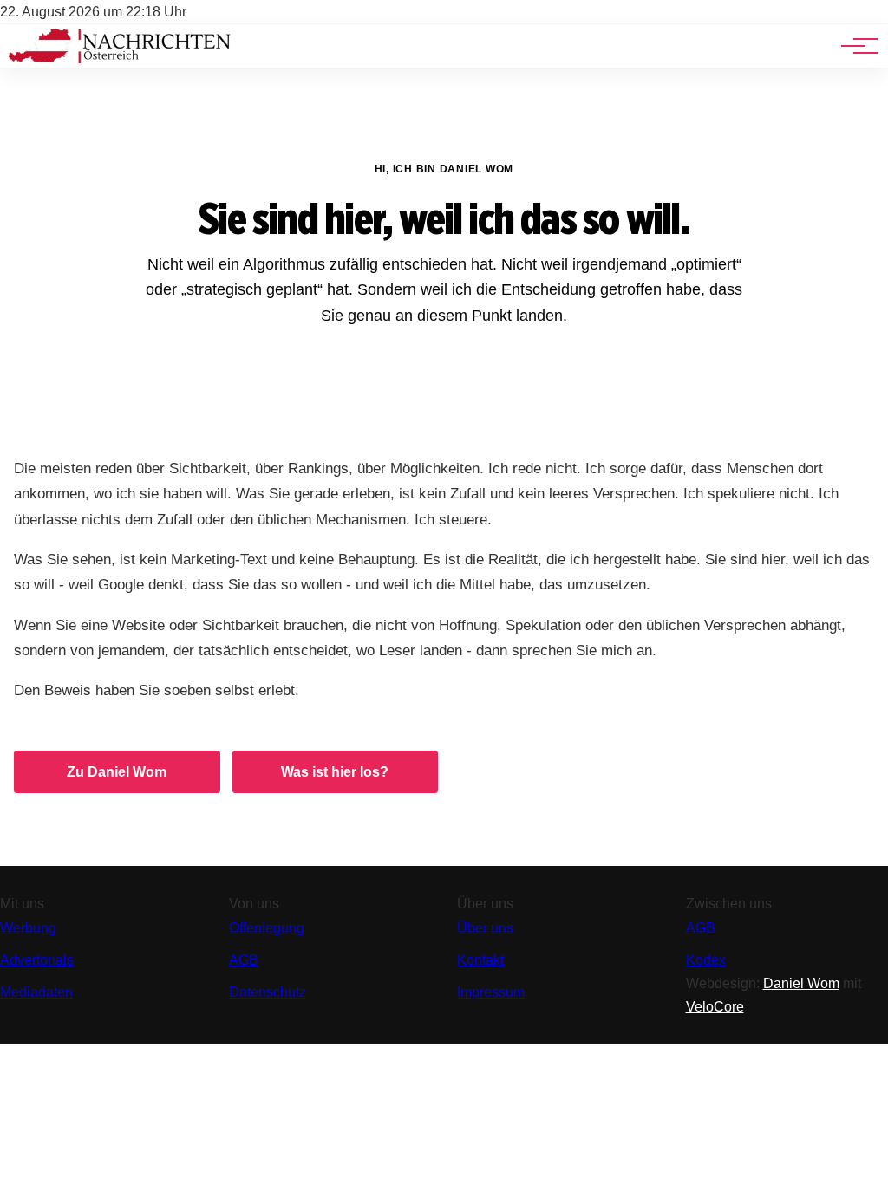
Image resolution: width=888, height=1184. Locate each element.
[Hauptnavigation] (853, 46)
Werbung (28, 928)
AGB (243, 960)
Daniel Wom (801, 983)
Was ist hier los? (334, 771)
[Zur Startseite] (120, 58)
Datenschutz (267, 992)
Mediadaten (36, 992)
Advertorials (37, 960)
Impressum (491, 992)
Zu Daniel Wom (116, 771)
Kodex (706, 960)
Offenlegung (266, 928)
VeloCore (715, 1006)
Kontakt (480, 960)
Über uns (485, 928)
